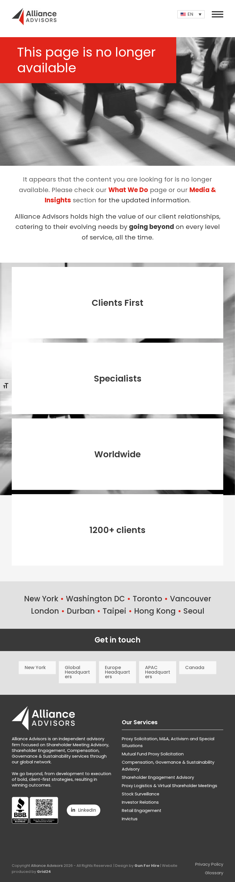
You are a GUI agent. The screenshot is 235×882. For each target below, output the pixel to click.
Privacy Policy (209, 864)
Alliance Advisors (47, 865)
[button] (217, 14)
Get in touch (117, 640)
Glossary (214, 873)
